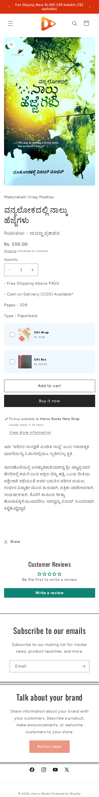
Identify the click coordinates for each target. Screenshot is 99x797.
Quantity (11, 259)
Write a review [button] (49, 592)
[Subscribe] (83, 666)
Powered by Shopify (66, 793)
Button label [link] (49, 746)
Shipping (10, 251)
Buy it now (49, 400)
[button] (10, 23)
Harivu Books (40, 793)
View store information (30, 432)
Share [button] (15, 541)
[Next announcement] (90, 6)
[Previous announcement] (9, 6)
